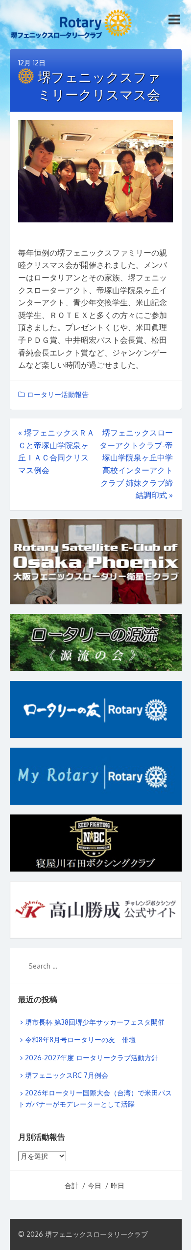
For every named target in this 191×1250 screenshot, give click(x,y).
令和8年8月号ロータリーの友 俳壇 (80, 1039)
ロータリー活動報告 (58, 394)
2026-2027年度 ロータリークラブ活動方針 (91, 1057)
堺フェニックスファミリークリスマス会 (99, 85)
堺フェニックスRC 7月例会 (66, 1075)
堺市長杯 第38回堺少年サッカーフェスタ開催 (95, 1022)
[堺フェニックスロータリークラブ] (71, 26)
